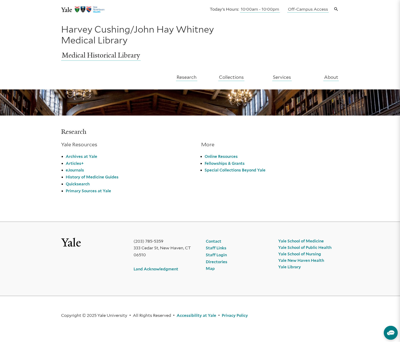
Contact (213, 241)
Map (210, 268)
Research (187, 77)
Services (282, 77)
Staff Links (216, 248)
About (331, 77)
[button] (336, 9)
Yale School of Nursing (299, 254)
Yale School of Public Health (304, 247)
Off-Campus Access (308, 9)
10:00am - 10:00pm (260, 9)
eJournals (75, 170)
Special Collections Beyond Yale (235, 170)
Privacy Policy (235, 315)
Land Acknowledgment (156, 269)
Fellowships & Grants (225, 163)
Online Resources (221, 156)
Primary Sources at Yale (88, 191)
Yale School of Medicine (301, 241)
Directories (216, 262)
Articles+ (75, 163)
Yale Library (289, 267)
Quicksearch (78, 184)
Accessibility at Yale (196, 315)
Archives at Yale (81, 156)
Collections (231, 77)
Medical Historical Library (101, 55)
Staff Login (216, 255)
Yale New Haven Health (301, 260)
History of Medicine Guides (92, 177)
